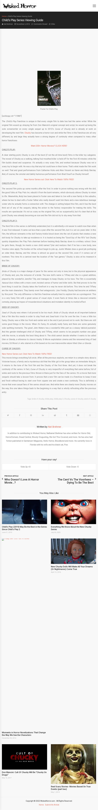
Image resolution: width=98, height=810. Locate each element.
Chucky (27, 133)
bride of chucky (38, 399)
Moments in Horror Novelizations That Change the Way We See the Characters (24, 733)
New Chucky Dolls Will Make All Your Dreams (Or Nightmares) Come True (72, 567)
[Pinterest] (31, 415)
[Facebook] (19, 415)
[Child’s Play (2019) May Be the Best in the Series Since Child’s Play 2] (24, 512)
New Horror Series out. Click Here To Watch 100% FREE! (49, 179)
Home (4, 16)
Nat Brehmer (8, 24)
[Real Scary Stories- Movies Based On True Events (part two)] (73, 764)
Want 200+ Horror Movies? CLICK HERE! (49, 146)
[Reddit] (55, 415)
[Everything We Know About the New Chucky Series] (73, 512)
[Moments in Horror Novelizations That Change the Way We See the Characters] (24, 634)
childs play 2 (58, 399)
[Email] (78, 415)
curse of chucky (77, 399)
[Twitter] (8, 415)
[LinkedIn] (43, 415)
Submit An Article (52, 805)
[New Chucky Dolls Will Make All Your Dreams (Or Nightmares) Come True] (73, 551)
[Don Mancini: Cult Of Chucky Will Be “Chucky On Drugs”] (24, 757)
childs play (49, 399)
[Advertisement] (49, 48)
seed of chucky (90, 399)
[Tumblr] (66, 415)
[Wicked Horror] (19, 6)
